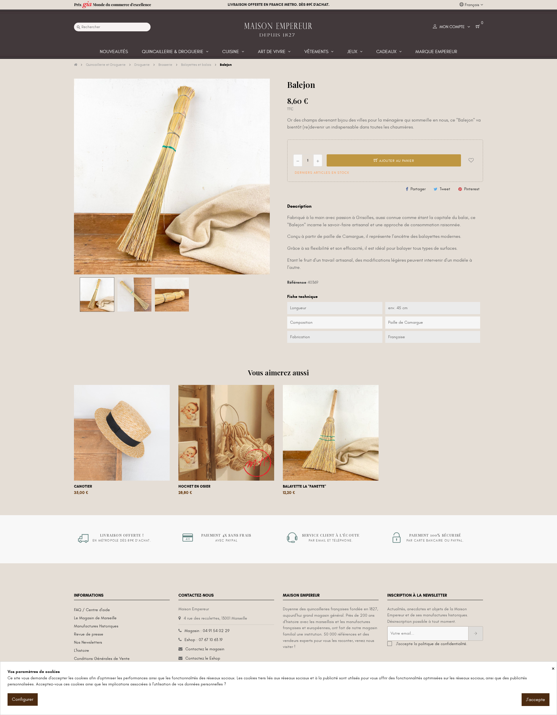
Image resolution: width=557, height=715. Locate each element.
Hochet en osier (194, 486)
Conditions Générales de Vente (102, 658)
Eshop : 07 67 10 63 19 (204, 639)
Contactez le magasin (204, 649)
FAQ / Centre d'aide (92, 609)
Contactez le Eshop (202, 658)
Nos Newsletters (88, 642)
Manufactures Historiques (96, 626)
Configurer (22, 699)
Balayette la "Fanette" (304, 486)
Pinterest (472, 189)
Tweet (445, 189)
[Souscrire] (475, 633)
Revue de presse (88, 634)
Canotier (83, 486)
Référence (296, 282)
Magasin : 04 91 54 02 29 (207, 630)
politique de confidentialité (442, 643)
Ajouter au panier (396, 161)
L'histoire (81, 650)
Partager (418, 189)
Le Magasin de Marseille (95, 618)
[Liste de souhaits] (471, 160)
